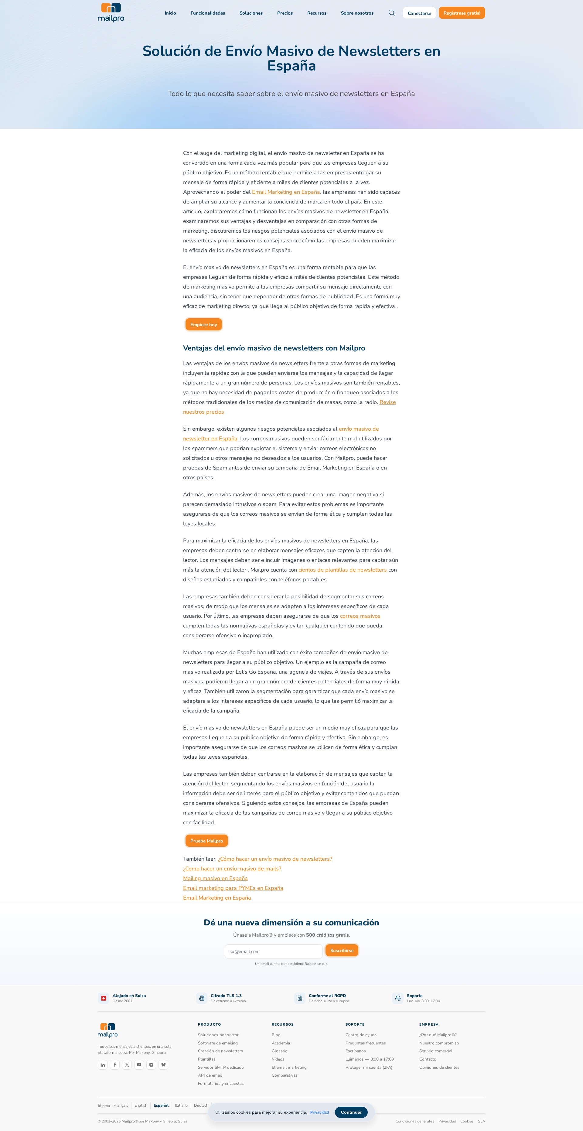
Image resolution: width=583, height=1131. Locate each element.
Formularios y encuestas (221, 1083)
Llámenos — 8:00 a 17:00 (370, 1059)
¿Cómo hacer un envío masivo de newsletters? (275, 859)
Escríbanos (356, 1051)
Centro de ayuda (361, 1035)
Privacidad (319, 1112)
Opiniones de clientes (439, 1067)
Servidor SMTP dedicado (221, 1067)
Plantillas (207, 1059)
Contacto (427, 1059)
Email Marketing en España (286, 192)
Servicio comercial (435, 1051)
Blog (276, 1035)
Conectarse (419, 13)
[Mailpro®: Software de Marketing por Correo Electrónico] (111, 12)
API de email (210, 1075)
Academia (281, 1043)
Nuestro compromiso (439, 1043)
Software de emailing (218, 1043)
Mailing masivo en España (215, 878)
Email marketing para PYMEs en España (233, 888)
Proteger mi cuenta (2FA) (369, 1067)
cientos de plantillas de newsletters (342, 569)
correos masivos (360, 616)
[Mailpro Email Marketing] (108, 1030)
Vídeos (278, 1059)
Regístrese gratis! (462, 13)
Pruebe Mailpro (206, 841)
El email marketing (289, 1067)
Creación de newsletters (220, 1051)
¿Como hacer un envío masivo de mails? (232, 868)
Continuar (351, 1112)
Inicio (170, 13)
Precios (285, 13)
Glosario (280, 1051)
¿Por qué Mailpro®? (438, 1035)
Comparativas (285, 1075)
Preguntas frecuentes (366, 1043)
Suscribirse (341, 951)
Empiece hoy (203, 325)
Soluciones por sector (218, 1035)
